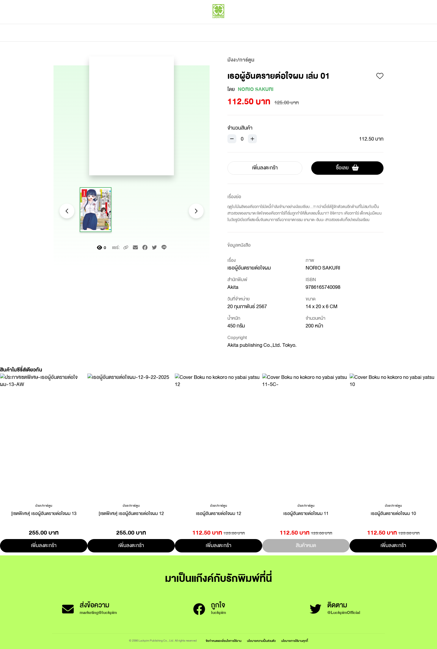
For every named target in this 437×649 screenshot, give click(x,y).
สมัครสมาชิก (372, 23)
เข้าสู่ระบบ (345, 23)
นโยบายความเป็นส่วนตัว (261, 640)
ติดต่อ (277, 32)
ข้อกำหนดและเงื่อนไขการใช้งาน (223, 640)
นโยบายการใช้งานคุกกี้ (294, 640)
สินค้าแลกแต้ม (193, 32)
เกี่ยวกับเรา (239, 32)
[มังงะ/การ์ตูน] (43, 505)
